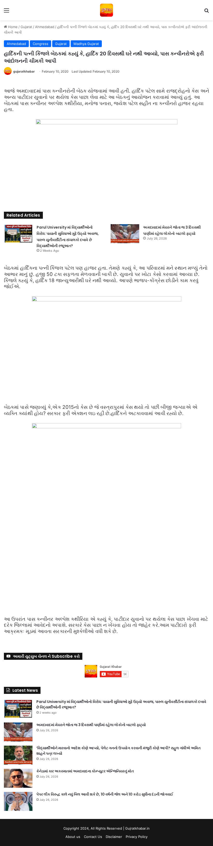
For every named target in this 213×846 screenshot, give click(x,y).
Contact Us (93, 837)
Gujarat (26, 27)
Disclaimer (114, 837)
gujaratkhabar (24, 71)
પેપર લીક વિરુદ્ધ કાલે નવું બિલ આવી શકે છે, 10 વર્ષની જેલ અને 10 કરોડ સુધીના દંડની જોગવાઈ (104, 794)
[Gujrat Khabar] (106, 10)
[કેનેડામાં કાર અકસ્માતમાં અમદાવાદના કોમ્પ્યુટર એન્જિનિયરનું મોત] (18, 778)
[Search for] (206, 12)
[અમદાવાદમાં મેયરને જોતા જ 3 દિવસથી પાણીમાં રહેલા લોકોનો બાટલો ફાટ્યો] (125, 233)
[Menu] (6, 12)
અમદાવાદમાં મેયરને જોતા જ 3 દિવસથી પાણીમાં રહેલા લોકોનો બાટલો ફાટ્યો (91, 724)
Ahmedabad (44, 27)
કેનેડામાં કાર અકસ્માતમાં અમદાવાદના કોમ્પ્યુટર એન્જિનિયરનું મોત (85, 771)
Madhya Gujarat (86, 44)
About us (72, 837)
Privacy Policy (137, 837)
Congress (40, 44)
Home (12, 27)
